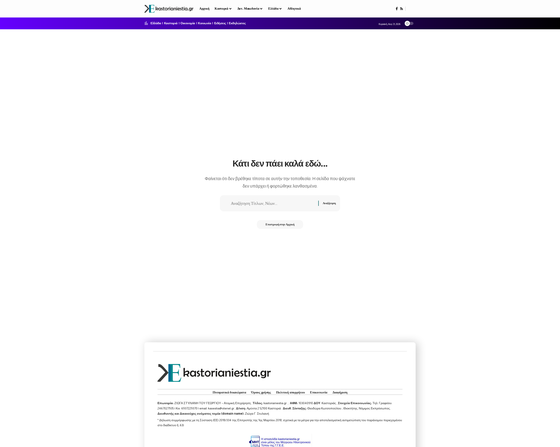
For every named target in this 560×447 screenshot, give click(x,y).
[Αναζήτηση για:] (273, 203)
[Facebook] (397, 9)
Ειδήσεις (220, 23)
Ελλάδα (155, 23)
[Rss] (401, 9)
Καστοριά (171, 23)
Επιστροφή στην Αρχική (280, 224)
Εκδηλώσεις (237, 23)
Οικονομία (187, 23)
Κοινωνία (204, 23)
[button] (410, 8)
